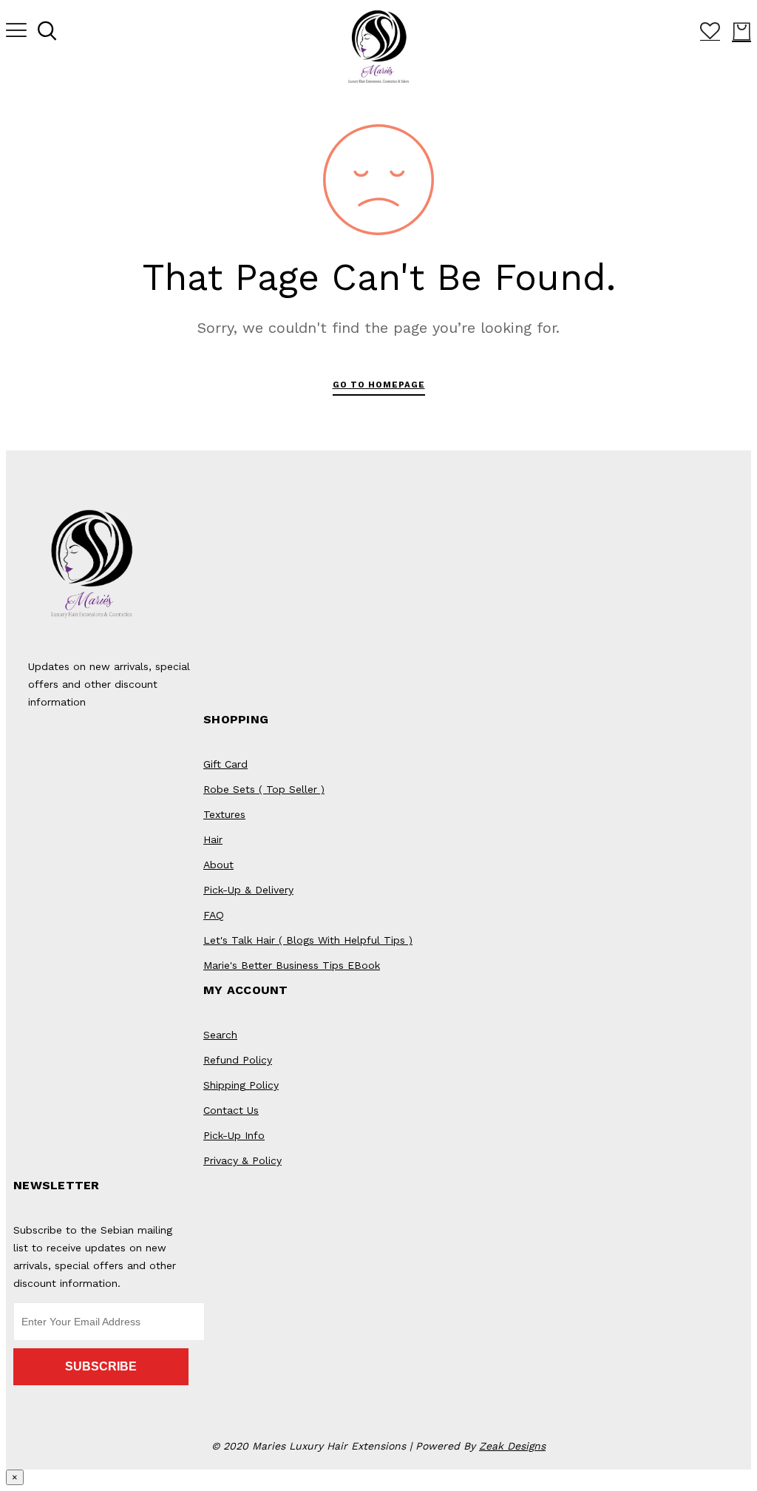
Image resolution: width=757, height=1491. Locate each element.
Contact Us (231, 1110)
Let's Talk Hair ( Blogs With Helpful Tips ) (308, 940)
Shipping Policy (241, 1085)
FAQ (213, 915)
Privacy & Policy (242, 1160)
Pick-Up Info (234, 1135)
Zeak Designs (512, 1446)
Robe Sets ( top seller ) (264, 789)
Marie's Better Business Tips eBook (291, 965)
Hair (213, 839)
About (218, 864)
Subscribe (101, 1366)
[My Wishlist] (710, 35)
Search (220, 1035)
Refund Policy (237, 1060)
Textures (224, 814)
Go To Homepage (379, 384)
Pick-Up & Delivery (248, 890)
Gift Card (225, 764)
